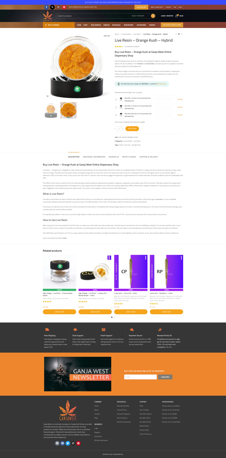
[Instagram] (73, 443)
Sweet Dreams (124, 300)
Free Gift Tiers (122, 409)
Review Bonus (168, 401)
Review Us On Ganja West (171, 421)
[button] (59, 311)
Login (96, 428)
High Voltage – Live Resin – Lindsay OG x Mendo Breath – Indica (93, 294)
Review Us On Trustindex (171, 409)
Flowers (140, 63)
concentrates (149, 63)
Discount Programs (123, 413)
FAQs (141, 405)
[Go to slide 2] (114, 317)
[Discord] (57, 443)
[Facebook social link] (46, 7)
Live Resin (137, 34)
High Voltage (47, 298)
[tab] (73, 155)
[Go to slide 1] (111, 317)
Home (117, 34)
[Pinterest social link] (64, 7)
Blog (95, 417)
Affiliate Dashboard (101, 440)
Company (98, 401)
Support (143, 401)
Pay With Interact (146, 413)
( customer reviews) (132, 46)
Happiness (133, 296)
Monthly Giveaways (124, 421)
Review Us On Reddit (169, 413)
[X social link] (52, 7)
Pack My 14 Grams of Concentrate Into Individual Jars (138, 107)
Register (97, 432)
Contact (97, 413)
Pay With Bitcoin (145, 421)
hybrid (121, 144)
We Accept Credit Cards (172, 24)
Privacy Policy (144, 430)
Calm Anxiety (125, 296)
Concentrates (126, 34)
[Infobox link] (84, 336)
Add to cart (132, 128)
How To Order (144, 409)
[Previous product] (176, 34)
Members (98, 424)
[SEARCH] (153, 16)
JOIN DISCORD (141, 7)
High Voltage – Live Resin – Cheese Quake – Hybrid (58, 294)
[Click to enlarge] (47, 96)
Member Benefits (123, 405)
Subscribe (165, 377)
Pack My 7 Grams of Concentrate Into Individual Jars (138, 99)
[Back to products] (179, 34)
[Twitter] (67, 443)
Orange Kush (136, 144)
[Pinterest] (78, 443)
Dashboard (98, 436)
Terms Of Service (145, 434)
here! (65, 238)
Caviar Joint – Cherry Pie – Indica (125, 293)
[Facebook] (62, 443)
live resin (127, 144)
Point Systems (122, 417)
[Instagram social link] (58, 7)
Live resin (159, 199)
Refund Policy (144, 425)
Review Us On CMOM (169, 417)
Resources (121, 401)
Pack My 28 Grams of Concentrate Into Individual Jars (138, 115)
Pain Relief (126, 298)
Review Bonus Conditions (171, 405)
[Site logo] (47, 15)
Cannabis (134, 298)
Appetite (117, 296)
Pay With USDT (145, 417)
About (96, 409)
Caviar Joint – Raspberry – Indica (161, 293)
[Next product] (181, 34)
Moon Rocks (118, 298)
